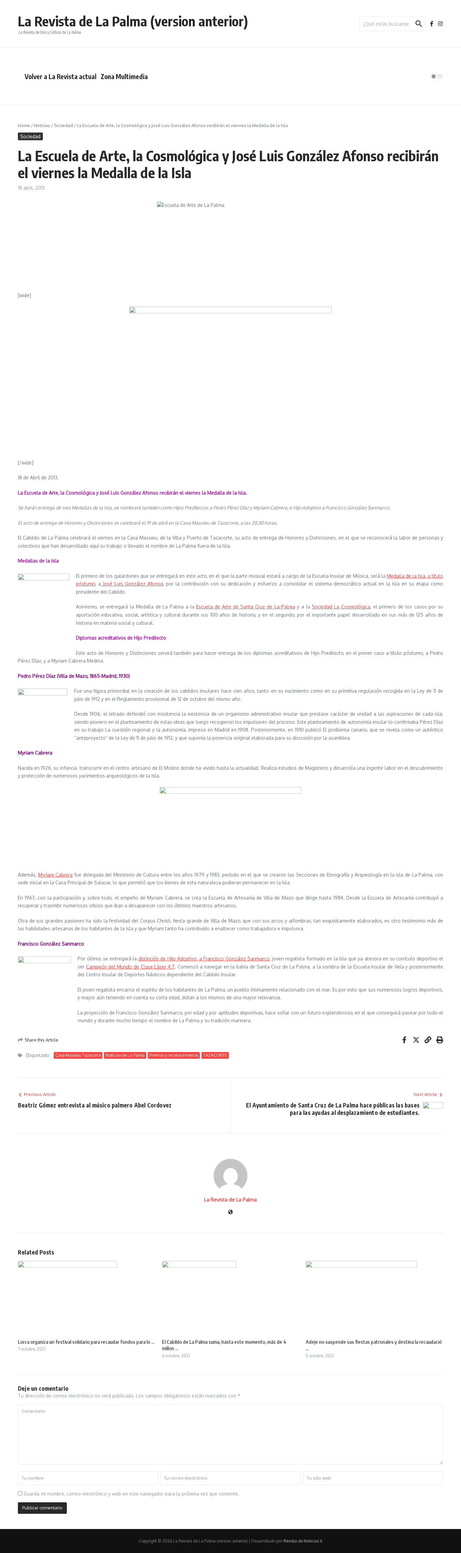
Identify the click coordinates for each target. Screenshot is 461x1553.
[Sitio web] (230, 1212)
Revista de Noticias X (302, 1541)
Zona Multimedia (124, 76)
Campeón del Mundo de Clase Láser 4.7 (130, 967)
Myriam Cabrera (55, 875)
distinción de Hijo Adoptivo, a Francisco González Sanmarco (204, 958)
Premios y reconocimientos (174, 1055)
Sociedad (63, 125)
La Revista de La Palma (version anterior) (133, 21)
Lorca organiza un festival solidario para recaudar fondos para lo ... (86, 1342)
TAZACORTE (215, 1055)
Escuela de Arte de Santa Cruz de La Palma (245, 607)
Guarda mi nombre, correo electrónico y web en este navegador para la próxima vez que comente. (131, 1494)
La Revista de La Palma (230, 1199)
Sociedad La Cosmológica (341, 607)
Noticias (42, 125)
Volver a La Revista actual (61, 76)
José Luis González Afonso (132, 584)
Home (24, 125)
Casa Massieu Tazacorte (78, 1055)
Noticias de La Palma (125, 1055)
